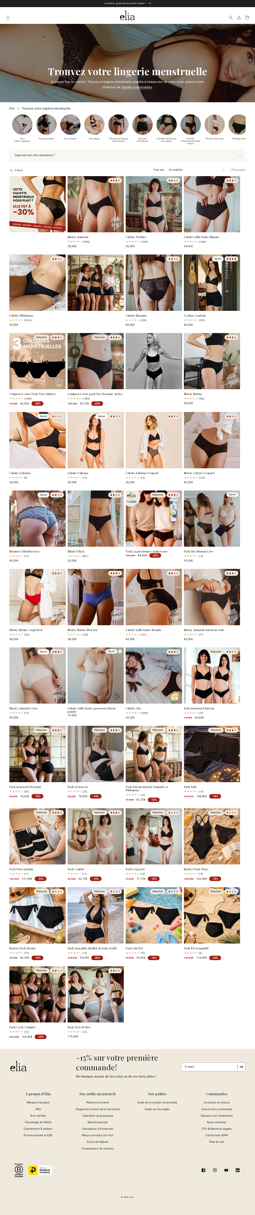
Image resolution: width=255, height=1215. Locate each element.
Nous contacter (216, 1122)
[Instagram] (215, 1170)
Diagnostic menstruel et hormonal (97, 1109)
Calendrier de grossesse (97, 1115)
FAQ (38, 1109)
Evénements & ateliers (38, 1128)
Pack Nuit (190, 787)
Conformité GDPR (217, 1135)
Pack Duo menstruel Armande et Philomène (147, 788)
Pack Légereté (135, 869)
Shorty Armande (78, 237)
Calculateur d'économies (98, 1128)
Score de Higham (98, 1141)
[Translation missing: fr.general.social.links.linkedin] (237, 1170)
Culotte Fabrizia (20, 473)
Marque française (38, 1102)
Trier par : (159, 169)
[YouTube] (226, 1170)
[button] (8, 17)
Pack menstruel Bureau (199, 708)
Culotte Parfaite (136, 237)
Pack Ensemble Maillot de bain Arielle (92, 948)
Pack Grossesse (78, 787)
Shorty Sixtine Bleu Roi (83, 630)
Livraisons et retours (217, 1102)
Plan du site (216, 1141)
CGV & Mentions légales (217, 1128)
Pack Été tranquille (196, 948)
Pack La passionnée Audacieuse (147, 551)
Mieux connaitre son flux (97, 1135)
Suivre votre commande (216, 1109)
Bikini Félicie (76, 551)
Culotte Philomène (21, 315)
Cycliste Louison (195, 315)
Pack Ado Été (134, 948)
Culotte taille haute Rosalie (143, 630)
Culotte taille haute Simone (201, 237)
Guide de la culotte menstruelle (157, 1102)
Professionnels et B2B (38, 1135)
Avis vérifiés (38, 1115)
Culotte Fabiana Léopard (142, 473)
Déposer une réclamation (217, 1115)
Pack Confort (76, 869)
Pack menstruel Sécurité (25, 787)
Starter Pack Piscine (22, 948)
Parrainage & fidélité (38, 1122)
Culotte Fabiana (78, 473)
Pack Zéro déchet (79, 1027)
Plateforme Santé (97, 1102)
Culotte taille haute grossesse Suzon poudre (92, 710)
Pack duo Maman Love (198, 551)
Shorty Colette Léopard (199, 473)
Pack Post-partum (21, 869)
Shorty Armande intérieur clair (204, 630)
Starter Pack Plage (196, 869)
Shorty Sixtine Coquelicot (26, 630)
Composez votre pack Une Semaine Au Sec (95, 394)
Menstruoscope (98, 1122)
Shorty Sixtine (193, 394)
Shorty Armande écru (23, 708)
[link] (22, 128)
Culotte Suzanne (136, 315)
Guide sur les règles (157, 1109)
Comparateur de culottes (98, 1148)
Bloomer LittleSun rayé (24, 551)
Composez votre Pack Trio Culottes (32, 394)
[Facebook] (203, 1170)
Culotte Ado (133, 708)
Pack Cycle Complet (22, 1027)
